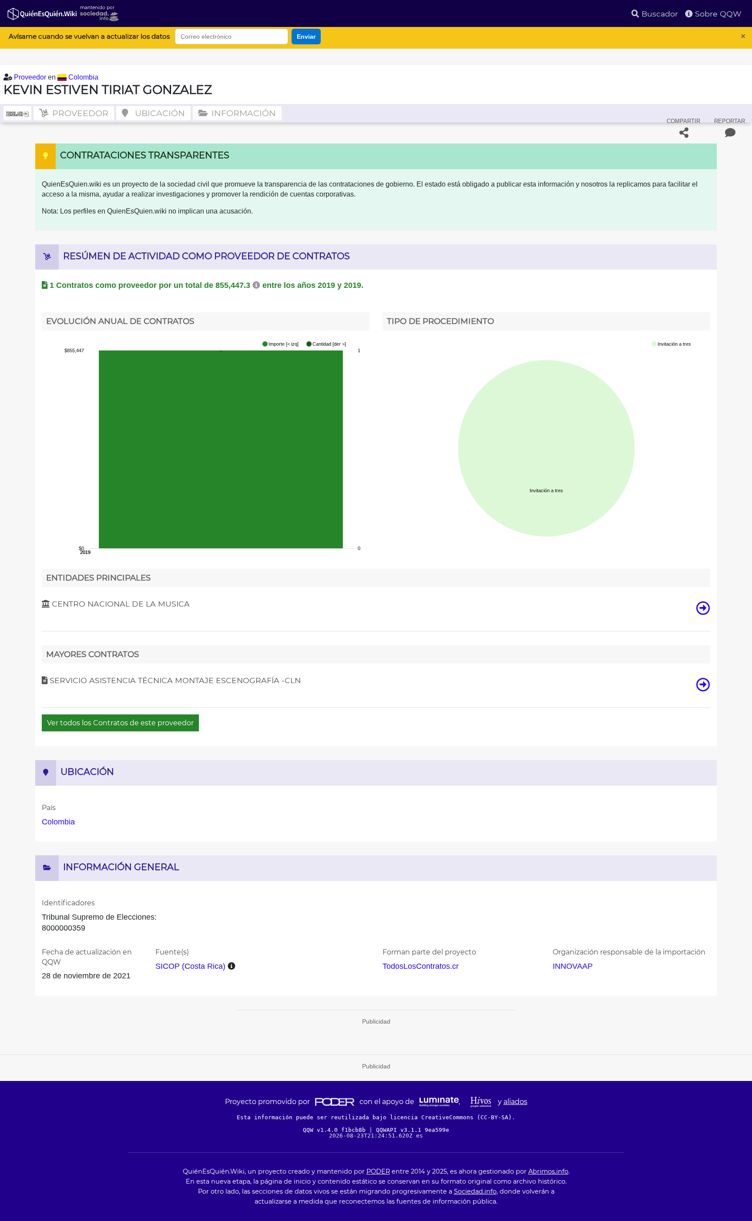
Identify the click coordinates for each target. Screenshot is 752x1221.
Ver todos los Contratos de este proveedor (120, 723)
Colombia (83, 77)
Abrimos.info (548, 1171)
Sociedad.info (475, 1191)
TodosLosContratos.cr (421, 966)
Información (242, 113)
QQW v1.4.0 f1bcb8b (336, 1130)
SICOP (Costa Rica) (190, 966)
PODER (378, 1171)
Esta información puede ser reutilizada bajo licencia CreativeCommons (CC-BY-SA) (374, 1117)
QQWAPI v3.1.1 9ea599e (412, 1130)
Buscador (658, 13)
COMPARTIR (683, 121)
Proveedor (31, 77)
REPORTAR (729, 121)
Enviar (306, 36)
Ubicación (159, 113)
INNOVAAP (573, 966)
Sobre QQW (717, 13)
